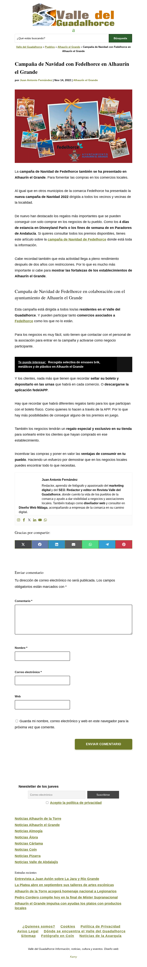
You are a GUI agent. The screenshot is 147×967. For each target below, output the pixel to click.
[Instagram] (18, 520)
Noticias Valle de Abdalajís (36, 862)
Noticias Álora (26, 837)
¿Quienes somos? (38, 926)
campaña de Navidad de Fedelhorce (77, 239)
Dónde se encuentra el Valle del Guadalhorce (85, 931)
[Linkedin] (34, 520)
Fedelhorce (24, 321)
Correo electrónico (28, 672)
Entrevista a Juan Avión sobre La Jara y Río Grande (57, 879)
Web (18, 696)
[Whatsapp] (45, 520)
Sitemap (28, 936)
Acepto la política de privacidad (76, 803)
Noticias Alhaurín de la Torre (38, 819)
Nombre (21, 647)
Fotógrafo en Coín (57, 936)
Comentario (23, 601)
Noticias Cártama (29, 843)
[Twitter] (29, 520)
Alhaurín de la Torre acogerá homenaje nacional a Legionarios (66, 891)
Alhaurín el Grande (69, 47)
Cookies (67, 926)
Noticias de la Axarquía (100, 936)
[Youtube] (40, 520)
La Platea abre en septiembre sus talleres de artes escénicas (64, 885)
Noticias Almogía (28, 831)
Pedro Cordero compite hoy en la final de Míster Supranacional (66, 897)
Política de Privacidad (100, 926)
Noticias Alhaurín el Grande (37, 825)
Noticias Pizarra (28, 856)
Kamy (73, 956)
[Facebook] (24, 520)
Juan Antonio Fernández (36, 80)
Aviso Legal (27, 931)
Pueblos (50, 47)
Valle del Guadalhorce (29, 47)
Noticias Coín (26, 850)
